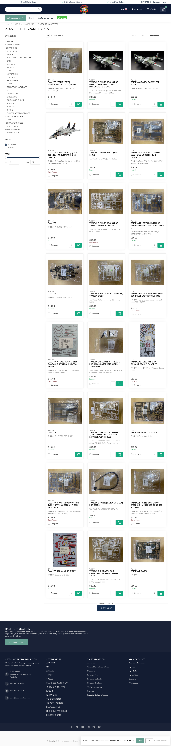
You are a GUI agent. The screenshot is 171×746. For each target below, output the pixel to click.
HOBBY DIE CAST (12, 133)
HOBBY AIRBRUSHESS (14, 123)
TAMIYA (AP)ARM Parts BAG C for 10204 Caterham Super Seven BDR (104, 364)
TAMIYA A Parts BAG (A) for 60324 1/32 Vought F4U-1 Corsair (145, 154)
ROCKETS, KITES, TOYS (55, 687)
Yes (140, 740)
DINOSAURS (12, 97)
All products (133, 683)
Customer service (159, 2)
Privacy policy (92, 675)
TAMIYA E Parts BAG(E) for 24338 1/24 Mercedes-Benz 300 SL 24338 (146, 505)
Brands (31, 18)
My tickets (133, 671)
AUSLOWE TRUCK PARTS (15, 116)
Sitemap (90, 691)
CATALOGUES (12, 94)
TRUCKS (10, 67)
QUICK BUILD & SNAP (15, 100)
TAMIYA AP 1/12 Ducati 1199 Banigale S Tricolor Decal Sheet (63, 364)
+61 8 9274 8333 (17, 683)
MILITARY (10, 54)
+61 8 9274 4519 (17, 691)
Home (7, 24)
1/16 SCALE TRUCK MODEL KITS (20, 58)
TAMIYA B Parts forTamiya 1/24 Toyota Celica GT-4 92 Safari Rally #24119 (104, 434)
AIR (47, 667)
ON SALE (62, 18)
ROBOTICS (11, 103)
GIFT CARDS (146, 2)
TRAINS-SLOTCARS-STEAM (57, 683)
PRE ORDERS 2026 (53, 699)
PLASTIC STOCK (11, 126)
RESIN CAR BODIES (12, 129)
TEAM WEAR (51, 695)
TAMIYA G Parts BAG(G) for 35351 (103, 153)
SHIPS (9, 71)
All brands (12, 145)
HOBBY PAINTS (11, 48)
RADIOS (49, 675)
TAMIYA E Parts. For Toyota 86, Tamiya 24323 (106, 294)
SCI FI (9, 90)
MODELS (16, 24)
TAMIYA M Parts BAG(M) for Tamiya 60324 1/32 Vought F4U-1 (147, 225)
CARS (9, 61)
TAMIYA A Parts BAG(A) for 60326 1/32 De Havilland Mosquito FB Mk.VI (103, 84)
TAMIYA (11, 148)
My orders (133, 667)
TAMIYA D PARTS (139, 571)
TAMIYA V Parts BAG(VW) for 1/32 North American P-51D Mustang (63, 505)
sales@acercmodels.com (20, 698)
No (149, 740)
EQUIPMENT (51, 663)
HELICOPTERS (12, 81)
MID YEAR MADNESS (54, 703)
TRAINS (10, 110)
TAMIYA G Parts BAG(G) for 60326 (145, 83)
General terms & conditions (98, 667)
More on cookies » (160, 740)
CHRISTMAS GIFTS (53, 715)
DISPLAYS (11, 77)
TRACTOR (11, 107)
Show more (106, 608)
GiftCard (49, 691)
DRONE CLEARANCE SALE (56, 711)
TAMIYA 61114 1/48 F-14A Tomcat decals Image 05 (144, 363)
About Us (91, 663)
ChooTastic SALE (53, 707)
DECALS (8, 120)
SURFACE (50, 671)
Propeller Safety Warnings (98, 695)
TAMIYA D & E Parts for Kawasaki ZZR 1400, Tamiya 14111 (104, 573)
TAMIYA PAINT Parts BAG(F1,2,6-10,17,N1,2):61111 (62, 83)
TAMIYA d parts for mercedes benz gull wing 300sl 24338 (147, 294)
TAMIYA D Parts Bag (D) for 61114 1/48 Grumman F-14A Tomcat (62, 154)
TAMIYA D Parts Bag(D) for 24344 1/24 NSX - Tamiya (103, 224)
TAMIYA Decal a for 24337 (61, 571)
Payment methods (94, 679)
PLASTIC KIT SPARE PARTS (48, 24)
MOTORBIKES (12, 74)
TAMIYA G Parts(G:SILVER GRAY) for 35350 (106, 504)
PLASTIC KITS (29, 24)
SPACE (9, 84)
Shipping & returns (94, 683)
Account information (137, 663)
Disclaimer (91, 671)
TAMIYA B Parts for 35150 (144, 432)
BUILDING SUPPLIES (13, 45)
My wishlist (133, 675)
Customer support (94, 687)
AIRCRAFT (11, 64)
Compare (54, 104)
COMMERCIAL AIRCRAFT (17, 87)
